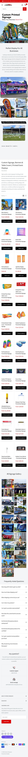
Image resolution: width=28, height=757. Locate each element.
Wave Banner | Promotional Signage (6, 213)
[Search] (25, 9)
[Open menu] (2, 5)
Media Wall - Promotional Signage (21, 240)
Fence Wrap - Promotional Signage (21, 379)
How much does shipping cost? (9, 592)
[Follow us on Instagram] (5, 734)
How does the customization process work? (11, 615)
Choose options (7, 221)
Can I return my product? (7, 603)
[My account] (22, 5)
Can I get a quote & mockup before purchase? (10, 637)
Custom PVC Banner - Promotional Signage (6, 379)
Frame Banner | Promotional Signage (6, 430)
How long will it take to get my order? (11, 587)
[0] (25, 5)
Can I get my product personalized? (10, 608)
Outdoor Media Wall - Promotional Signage (6, 240)
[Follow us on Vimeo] (11, 734)
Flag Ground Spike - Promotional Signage (6, 457)
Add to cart (21, 248)
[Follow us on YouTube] (8, 734)
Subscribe (6, 721)
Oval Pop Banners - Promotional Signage (21, 352)
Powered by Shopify (5, 753)
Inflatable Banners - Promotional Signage (6, 407)
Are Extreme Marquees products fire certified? (10, 630)
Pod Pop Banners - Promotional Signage (6, 352)
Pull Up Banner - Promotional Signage (6, 267)
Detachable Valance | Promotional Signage (21, 430)
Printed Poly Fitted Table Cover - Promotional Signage (6, 295)
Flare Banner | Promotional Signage (21, 213)
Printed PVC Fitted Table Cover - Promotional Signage (21, 291)
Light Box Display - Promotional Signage (21, 267)
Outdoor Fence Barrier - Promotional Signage (21, 457)
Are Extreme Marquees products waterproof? (9, 622)
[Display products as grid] (23, 195)
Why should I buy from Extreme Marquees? (9, 645)
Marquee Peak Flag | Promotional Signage (21, 403)
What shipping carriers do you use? (10, 597)
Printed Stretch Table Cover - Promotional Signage (6, 324)
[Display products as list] (26, 195)
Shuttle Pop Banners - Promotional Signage (21, 323)
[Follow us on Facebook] (2, 734)
